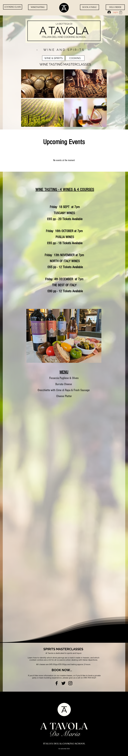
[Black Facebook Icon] (56, 683)
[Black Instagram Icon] (70, 683)
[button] (120, 12)
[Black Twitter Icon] (63, 683)
